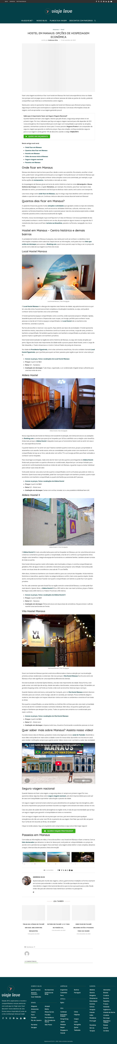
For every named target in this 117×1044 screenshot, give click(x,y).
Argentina (63, 990)
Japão (62, 1021)
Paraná (33, 1017)
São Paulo (48, 1024)
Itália (91, 1015)
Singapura (64, 1030)
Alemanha (106, 990)
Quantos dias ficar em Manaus (36, 150)
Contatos (12, 1)
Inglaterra (107, 1009)
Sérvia (92, 1028)
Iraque (76, 1019)
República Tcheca (106, 1021)
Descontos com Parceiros (81, 21)
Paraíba (47, 1014)
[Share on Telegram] (69, 870)
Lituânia (106, 1015)
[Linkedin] (106, 1)
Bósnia (105, 992)
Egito (62, 1002)
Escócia (106, 998)
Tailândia (77, 1030)
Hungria (92, 1009)
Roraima (34, 1024)
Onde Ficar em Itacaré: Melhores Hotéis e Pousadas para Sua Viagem (83, 927)
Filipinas (77, 1014)
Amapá (47, 1006)
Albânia (92, 990)
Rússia (105, 1025)
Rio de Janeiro (36, 1020)
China (76, 1012)
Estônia (92, 1004)
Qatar (76, 1027)
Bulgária (93, 995)
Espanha (106, 1001)
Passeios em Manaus (32, 162)
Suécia (105, 1028)
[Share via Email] (72, 870)
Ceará (33, 1012)
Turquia (92, 1030)
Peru (62, 995)
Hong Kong (64, 1019)
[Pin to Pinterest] (65, 870)
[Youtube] (108, 1)
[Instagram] (101, 1)
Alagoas (34, 1006)
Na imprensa (49, 990)
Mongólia (77, 1024)
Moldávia (93, 1018)
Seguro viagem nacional (34, 159)
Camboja (63, 1012)
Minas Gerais (49, 1012)
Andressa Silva (53, 40)
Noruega (106, 1018)
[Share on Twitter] (63, 870)
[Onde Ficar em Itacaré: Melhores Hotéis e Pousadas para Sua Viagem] (83, 912)
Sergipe (34, 1027)
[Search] (95, 20)
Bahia (47, 1009)
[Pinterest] (103, 1)
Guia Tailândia (36, 997)
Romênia (93, 1025)
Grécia (92, 1006)
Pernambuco (49, 1017)
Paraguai (77, 992)
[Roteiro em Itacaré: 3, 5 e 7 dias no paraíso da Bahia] (58, 912)
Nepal (62, 1027)
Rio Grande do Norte (50, 1021)
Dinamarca (93, 998)
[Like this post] (59, 870)
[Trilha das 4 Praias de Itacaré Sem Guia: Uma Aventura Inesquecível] (33, 912)
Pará (32, 1014)
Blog (6, 1)
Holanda (106, 1006)
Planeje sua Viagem (58, 21)
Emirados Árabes (63, 1015)
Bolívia (76, 990)
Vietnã (62, 1033)
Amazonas (34, 1009)
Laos (76, 1021)
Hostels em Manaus (32, 153)
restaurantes (38, 180)
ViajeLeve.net (27, 21)
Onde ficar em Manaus (33, 147)
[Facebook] (96, 1)
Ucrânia (106, 1030)
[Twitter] (98, 1)
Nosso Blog (42, 21)
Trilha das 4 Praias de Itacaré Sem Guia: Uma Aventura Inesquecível (33, 927)
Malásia (63, 1024)
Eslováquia (93, 1001)
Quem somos (35, 990)
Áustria (92, 992)
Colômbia (63, 992)
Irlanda (92, 1012)
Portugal (93, 1021)
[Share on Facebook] (61, 870)
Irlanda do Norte (109, 1012)
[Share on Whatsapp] (67, 870)
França (105, 1004)
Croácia (106, 995)
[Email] (111, 1)
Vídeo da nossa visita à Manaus (36, 156)
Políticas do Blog (21, 1)
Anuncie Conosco (34, 993)
